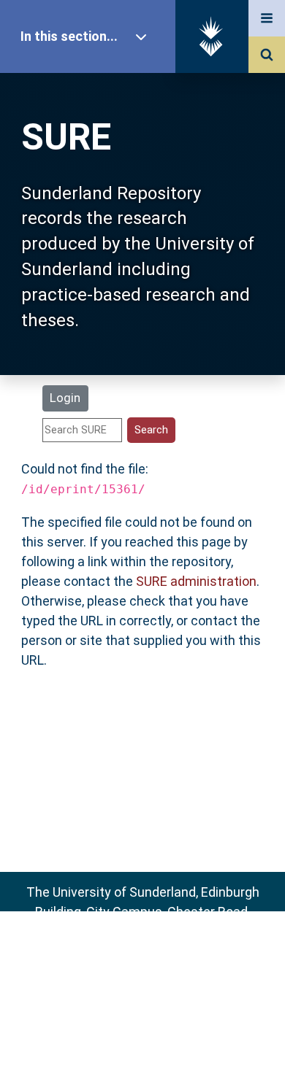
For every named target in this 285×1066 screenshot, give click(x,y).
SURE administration (196, 581)
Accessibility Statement (142, 1031)
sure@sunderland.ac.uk (162, 951)
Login (65, 397)
